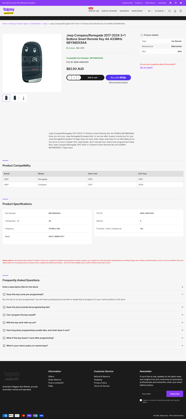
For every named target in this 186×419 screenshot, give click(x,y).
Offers (51, 376)
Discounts (124, 11)
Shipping (98, 379)
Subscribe (174, 394)
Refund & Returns (102, 376)
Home (5, 24)
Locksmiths (162, 3)
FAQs (50, 386)
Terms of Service (102, 386)
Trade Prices (136, 11)
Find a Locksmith (56, 383)
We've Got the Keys (176, 415)
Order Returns (150, 3)
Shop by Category (109, 11)
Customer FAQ (127, 3)
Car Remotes (35, 24)
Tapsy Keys (164, 415)
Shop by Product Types (19, 24)
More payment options (118, 82)
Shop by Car (94, 10)
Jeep (45, 24)
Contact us (139, 3)
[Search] (169, 11)
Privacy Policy (100, 383)
